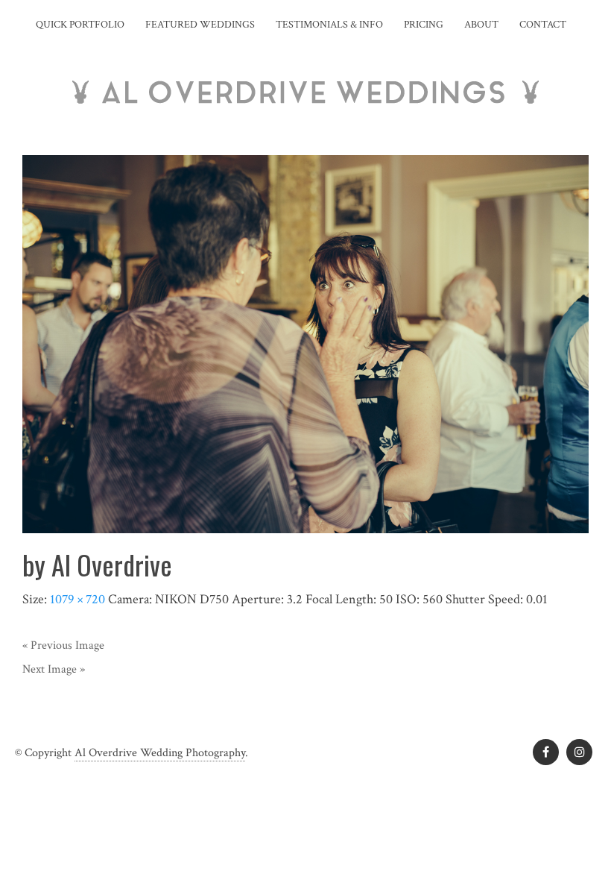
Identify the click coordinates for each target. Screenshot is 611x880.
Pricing (423, 24)
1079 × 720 (77, 599)
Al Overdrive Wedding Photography (160, 753)
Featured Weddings (200, 24)
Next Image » (53, 669)
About (481, 24)
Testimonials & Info (329, 24)
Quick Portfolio (80, 24)
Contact (542, 24)
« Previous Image (63, 645)
